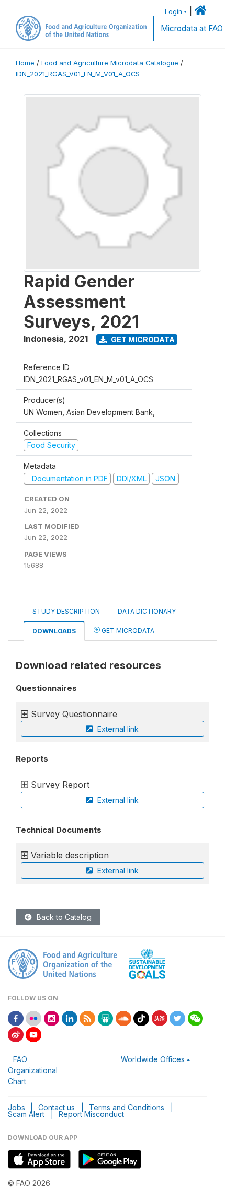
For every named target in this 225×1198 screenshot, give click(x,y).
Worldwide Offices (153, 1059)
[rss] (87, 1017)
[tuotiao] (159, 1017)
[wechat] (196, 1017)
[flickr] (33, 1017)
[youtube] (33, 1033)
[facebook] (16, 1017)
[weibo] (16, 1033)
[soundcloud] (123, 1017)
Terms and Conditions (126, 1107)
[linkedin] (69, 1017)
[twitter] (177, 1017)
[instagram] (52, 1017)
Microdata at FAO (192, 28)
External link (117, 728)
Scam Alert (26, 1114)
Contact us (56, 1107)
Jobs (16, 1107)
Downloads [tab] (54, 631)
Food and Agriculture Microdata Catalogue (109, 63)
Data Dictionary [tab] (147, 611)
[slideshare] (106, 1017)
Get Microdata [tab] (127, 631)
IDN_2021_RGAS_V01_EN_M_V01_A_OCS (78, 74)
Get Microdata (142, 339)
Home (25, 63)
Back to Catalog (63, 917)
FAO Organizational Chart (33, 1070)
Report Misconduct (91, 1114)
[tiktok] (141, 1017)
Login (173, 12)
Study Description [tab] (66, 611)
